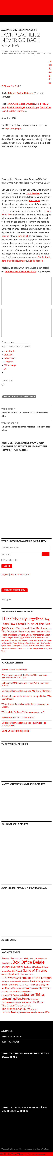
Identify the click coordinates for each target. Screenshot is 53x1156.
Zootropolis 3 (17, 645)
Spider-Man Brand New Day (24, 628)
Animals (13, 648)
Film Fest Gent (27, 648)
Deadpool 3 (38, 967)
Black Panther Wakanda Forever (35, 958)
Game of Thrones (35, 970)
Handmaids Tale (16, 974)
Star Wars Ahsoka (38, 645)
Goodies (33, 30)
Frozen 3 (16, 643)
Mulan (26, 985)
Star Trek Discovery (29, 988)
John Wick (22, 236)
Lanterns (46, 628)
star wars (44, 988)
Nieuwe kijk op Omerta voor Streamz (18, 718)
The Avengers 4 (33, 999)
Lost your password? (19, 575)
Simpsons (22, 643)
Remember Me (10, 560)
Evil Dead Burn (27, 645)
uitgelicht (35, 619)
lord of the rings (27, 632)
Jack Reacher (33, 193)
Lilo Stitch (18, 640)
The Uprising (8, 643)
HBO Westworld (11, 978)
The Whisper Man (9, 638)
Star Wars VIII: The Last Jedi (12, 995)
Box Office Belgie (28, 962)
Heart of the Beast (33, 638)
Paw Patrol (17, 624)
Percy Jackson (30, 643)
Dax (43, 638)
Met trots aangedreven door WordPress (34, 1149)
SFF (45, 640)
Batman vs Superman (10, 958)
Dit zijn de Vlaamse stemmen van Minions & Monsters (25, 691)
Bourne (5, 236)
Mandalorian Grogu (41, 635)
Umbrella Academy (10, 1012)
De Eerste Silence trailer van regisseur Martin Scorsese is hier (25, 426)
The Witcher (29, 1009)
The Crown (8, 1005)
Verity (3, 651)
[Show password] (45, 554)
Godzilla (19, 648)
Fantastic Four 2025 (8, 971)
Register (5, 575)
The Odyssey (14, 619)
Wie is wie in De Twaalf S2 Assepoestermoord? (22, 712)
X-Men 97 (41, 648)
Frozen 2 (19, 971)
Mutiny (38, 643)
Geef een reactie (43, 54)
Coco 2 (11, 640)
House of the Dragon (36, 977)
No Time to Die (8, 988)
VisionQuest (33, 640)
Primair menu (49, 18)
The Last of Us (23, 1005)
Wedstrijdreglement (11, 1036)
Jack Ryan (5, 982)
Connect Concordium (14, 590)
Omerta (47, 645)
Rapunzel (48, 648)
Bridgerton (6, 967)
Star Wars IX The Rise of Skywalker (16, 991)
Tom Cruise (34, 200)
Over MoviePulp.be (10, 1042)
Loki (48, 982)
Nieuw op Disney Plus (39, 985)
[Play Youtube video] (26, 291)
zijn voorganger (13, 129)
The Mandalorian (11, 1009)
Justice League (37, 981)
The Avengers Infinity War (11, 1002)
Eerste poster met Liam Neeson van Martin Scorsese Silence (24, 412)
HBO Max (29, 974)
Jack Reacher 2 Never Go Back (20, 271)
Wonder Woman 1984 (40, 1012)
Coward (21, 635)
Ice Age (35, 648)
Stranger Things (33, 994)
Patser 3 (9, 645)
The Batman (27, 1002)
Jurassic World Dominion (19, 982)
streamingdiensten (14, 998)
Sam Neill (40, 640)
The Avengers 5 (10, 631)
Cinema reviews (20, 30)
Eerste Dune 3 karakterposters (15, 731)
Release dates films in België (14, 670)
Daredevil (17, 967)
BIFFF (22, 958)
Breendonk (12, 635)
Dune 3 (29, 635)
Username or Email (10, 548)
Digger (21, 638)
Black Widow (6, 963)
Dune (45, 967)
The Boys (38, 1002)
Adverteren (7, 1031)
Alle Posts (6, 30)
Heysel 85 (25, 640)
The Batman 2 (6, 648)
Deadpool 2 (28, 967)
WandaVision (25, 1012)
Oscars (18, 988)
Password (5, 555)
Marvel (21, 985)
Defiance (28, 93)
